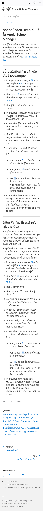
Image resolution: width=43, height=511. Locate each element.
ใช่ (9, 475)
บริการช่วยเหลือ (12, 481)
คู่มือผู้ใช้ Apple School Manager (20, 9)
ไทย (3, 496)
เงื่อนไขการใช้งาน (23, 503)
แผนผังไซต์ (20, 506)
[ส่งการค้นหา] (5, 16)
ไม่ (23, 475)
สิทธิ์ (20, 84)
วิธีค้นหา (9, 101)
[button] (29, 3)
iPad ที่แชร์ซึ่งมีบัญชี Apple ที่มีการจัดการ (21, 428)
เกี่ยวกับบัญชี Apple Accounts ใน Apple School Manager (20, 422)
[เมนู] (40, 3)
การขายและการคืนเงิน (8, 506)
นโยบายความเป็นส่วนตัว (9, 503)
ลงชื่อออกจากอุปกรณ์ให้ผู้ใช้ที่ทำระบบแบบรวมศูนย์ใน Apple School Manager (21, 415)
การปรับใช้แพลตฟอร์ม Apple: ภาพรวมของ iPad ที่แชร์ (20, 433)
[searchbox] (21, 16)
